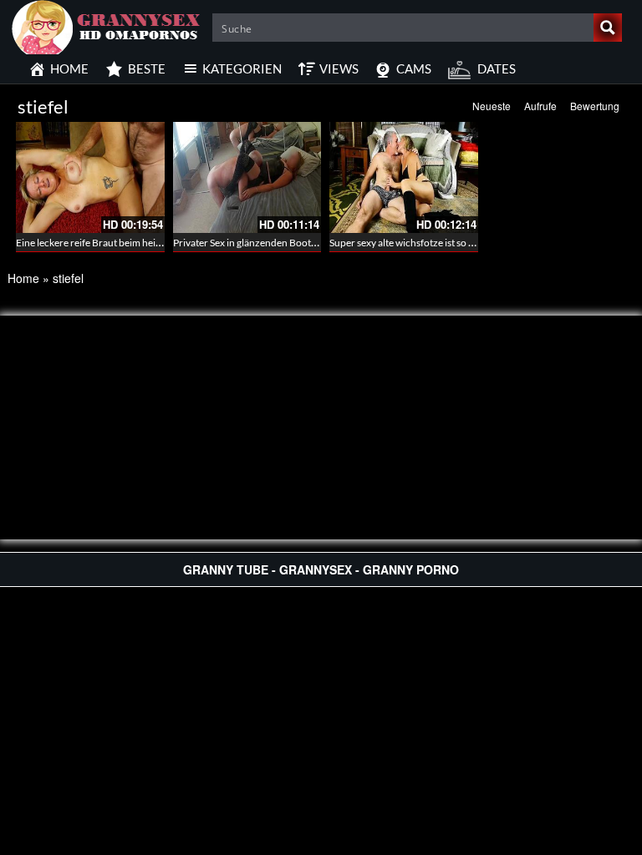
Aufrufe (540, 106)
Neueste (491, 106)
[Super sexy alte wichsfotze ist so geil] (403, 177)
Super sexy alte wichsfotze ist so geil (406, 242)
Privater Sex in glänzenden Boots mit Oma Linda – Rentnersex (306, 242)
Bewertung (594, 106)
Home (23, 278)
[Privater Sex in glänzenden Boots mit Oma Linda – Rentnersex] (247, 177)
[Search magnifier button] (608, 27)
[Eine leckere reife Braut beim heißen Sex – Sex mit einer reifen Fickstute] (90, 177)
